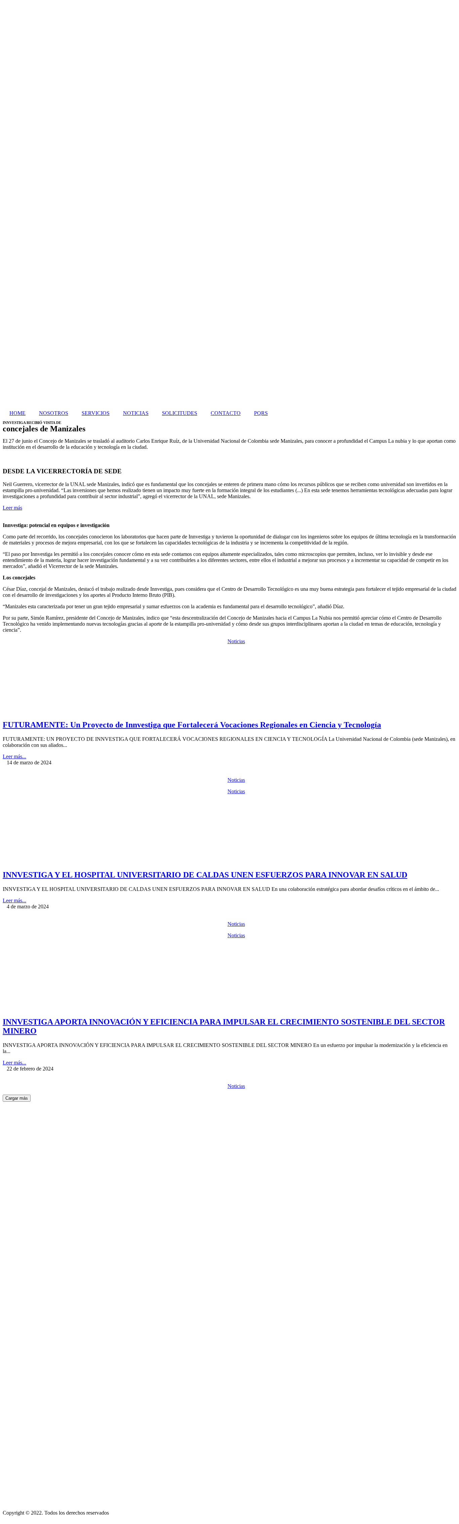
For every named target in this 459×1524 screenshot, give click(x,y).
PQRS (261, 413)
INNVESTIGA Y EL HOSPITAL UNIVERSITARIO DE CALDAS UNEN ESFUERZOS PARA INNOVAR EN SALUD (205, 874)
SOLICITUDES (179, 413)
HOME (17, 413)
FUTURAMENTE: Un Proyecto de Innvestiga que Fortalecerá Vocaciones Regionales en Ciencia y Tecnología (192, 724)
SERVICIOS (96, 413)
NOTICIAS (136, 413)
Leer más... (14, 756)
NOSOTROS (53, 413)
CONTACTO (226, 413)
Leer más (12, 508)
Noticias (236, 641)
